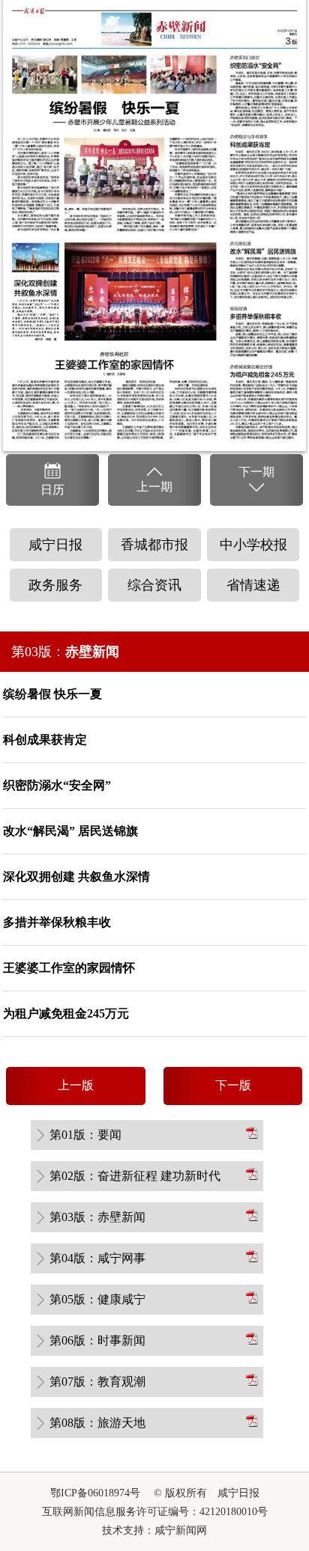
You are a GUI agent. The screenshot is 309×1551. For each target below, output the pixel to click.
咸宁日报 (55, 544)
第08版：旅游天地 (98, 1422)
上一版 (76, 1085)
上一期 (154, 486)
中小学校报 (253, 544)
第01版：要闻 (86, 1134)
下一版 (233, 1085)
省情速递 (253, 585)
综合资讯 (155, 585)
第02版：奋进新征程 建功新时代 (135, 1175)
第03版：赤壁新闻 (98, 1217)
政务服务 (55, 585)
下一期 (256, 471)
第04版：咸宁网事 (98, 1258)
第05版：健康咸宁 (98, 1299)
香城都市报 (154, 544)
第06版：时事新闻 (98, 1340)
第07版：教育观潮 (98, 1381)
